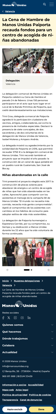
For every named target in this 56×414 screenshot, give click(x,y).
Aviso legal (22, 389)
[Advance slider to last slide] (8, 270)
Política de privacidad (14, 394)
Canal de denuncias (31, 399)
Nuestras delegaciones (27, 280)
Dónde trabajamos (15, 338)
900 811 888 (8, 376)
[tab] (27, 270)
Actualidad (9, 352)
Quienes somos (12, 324)
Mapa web (8, 389)
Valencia (10, 11)
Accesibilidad (36, 384)
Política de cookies (40, 394)
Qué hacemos (11, 331)
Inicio (5, 280)
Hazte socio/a (14, 409)
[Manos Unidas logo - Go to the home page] (14, 5)
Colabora (8, 345)
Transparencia (10, 399)
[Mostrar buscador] (43, 4)
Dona (41, 409)
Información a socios (14, 384)
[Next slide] (48, 270)
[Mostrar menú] (51, 4)
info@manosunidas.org (15, 366)
